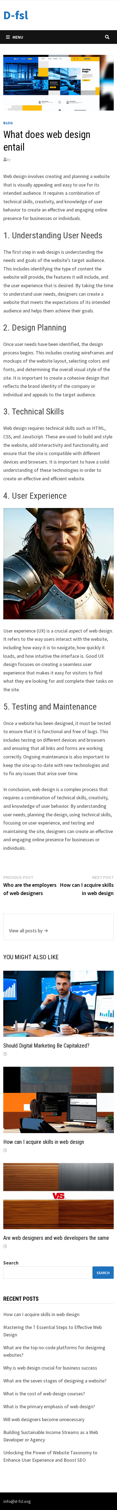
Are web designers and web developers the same (56, 1238)
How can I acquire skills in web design (43, 1142)
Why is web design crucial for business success (50, 1368)
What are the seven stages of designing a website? (54, 1381)
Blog (8, 122)
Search (11, 1263)
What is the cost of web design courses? (44, 1393)
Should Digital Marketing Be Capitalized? (46, 1045)
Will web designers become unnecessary (43, 1419)
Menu (18, 37)
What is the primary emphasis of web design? (49, 1406)
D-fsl (15, 14)
